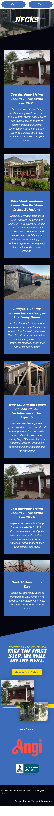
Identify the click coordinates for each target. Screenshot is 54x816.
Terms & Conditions (42, 801)
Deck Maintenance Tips (27, 584)
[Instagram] (27, 723)
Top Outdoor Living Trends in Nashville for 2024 (27, 513)
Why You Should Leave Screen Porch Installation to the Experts (27, 411)
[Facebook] (21, 723)
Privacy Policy (22, 801)
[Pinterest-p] (33, 723)
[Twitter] (38, 723)
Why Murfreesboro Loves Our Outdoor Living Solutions (27, 205)
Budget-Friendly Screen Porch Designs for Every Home (27, 313)
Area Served (27, 729)
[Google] (15, 723)
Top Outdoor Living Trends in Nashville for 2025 (27, 98)
